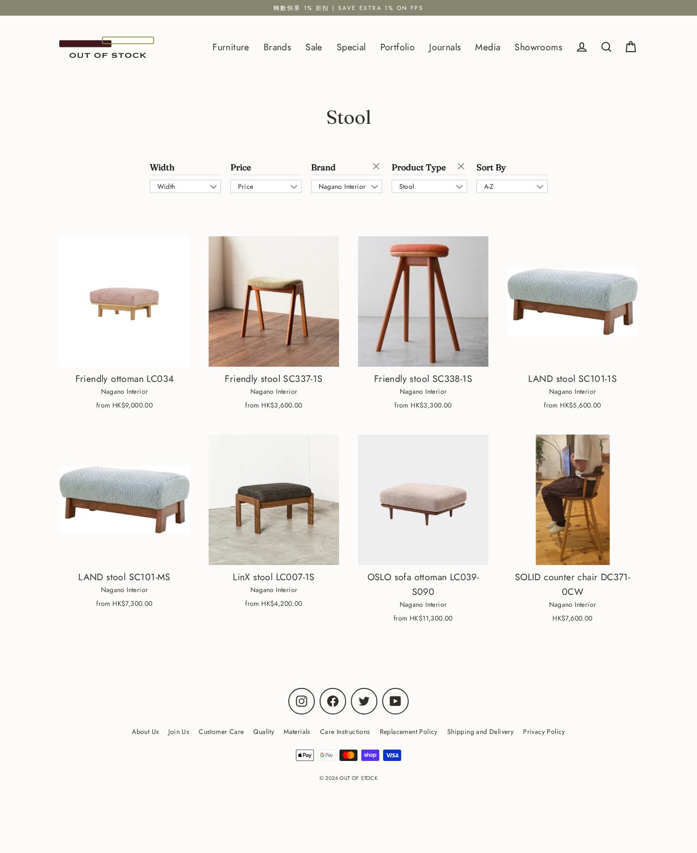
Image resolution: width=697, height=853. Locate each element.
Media (487, 47)
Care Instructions (345, 731)
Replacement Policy (409, 731)
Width (162, 167)
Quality (263, 731)
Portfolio (397, 47)
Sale (313, 47)
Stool (406, 186)
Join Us (178, 731)
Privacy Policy (544, 731)
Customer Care (221, 731)
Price (240, 167)
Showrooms (538, 47)
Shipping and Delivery (480, 731)
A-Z (489, 186)
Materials (297, 731)
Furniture (230, 47)
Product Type (419, 167)
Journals (445, 47)
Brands (277, 47)
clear (377, 167)
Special (351, 47)
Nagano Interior (342, 186)
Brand (323, 167)
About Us (145, 731)
